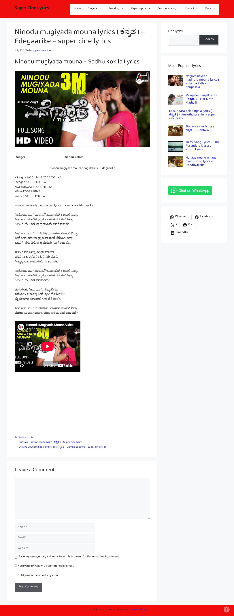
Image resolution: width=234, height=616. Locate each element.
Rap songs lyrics (140, 9)
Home (77, 9)
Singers (92, 9)
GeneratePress (139, 610)
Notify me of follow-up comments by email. (45, 566)
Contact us (191, 9)
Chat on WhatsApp (193, 190)
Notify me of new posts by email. (39, 576)
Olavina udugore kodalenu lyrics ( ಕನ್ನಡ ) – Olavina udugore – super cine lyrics (62, 447)
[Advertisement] (82, 404)
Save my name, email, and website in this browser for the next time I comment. (69, 557)
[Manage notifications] (226, 609)
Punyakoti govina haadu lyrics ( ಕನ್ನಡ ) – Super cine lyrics (50, 443)
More (208, 9)
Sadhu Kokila (26, 438)
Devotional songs (167, 9)
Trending (114, 9)
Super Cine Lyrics (32, 9)
